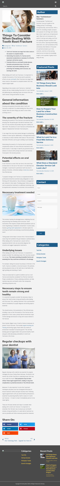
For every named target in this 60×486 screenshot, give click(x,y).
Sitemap (42, 484)
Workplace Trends (41, 257)
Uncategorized (7, 46)
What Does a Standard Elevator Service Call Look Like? (46, 165)
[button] (55, 2)
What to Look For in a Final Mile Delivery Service (46, 139)
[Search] (55, 6)
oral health (13, 79)
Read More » (40, 94)
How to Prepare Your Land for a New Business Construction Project (51, 468)
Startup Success (40, 254)
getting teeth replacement (14, 228)
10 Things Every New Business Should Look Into (46, 85)
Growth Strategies (41, 261)
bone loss (26, 170)
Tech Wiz (38, 250)
